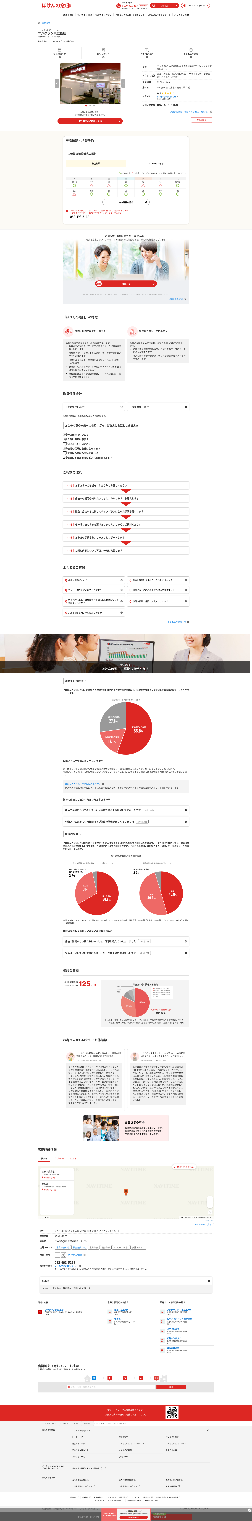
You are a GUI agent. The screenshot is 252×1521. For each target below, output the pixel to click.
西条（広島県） (121, 1309)
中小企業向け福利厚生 (128, 1486)
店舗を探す (68, 14)
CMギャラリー (125, 1456)
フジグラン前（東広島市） (179, 1309)
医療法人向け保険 (173, 1479)
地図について (209, 1221)
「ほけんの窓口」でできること (130, 14)
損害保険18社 (79, 1247)
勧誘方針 (122, 1497)
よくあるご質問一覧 (176, 621)
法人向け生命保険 (126, 1479)
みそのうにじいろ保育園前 (179, 1319)
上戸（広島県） (174, 1328)
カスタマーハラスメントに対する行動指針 (106, 1500)
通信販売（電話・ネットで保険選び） (87, 1468)
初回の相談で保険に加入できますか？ (150, 601)
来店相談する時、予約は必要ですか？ (86, 612)
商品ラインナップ (103, 14)
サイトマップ (111, 1497)
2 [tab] (90, 105)
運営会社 (73, 1497)
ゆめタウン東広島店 (54, 1309)
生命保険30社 (62, 1247)
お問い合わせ (98, 1497)
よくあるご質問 (181, 14)
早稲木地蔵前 (173, 1347)
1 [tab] (86, 105)
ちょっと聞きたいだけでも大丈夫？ (85, 590)
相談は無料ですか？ (77, 580)
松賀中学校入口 (174, 1338)
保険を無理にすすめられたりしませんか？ (152, 580)
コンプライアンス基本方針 (140, 1497)
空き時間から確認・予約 (90, 121)
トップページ (77, 1437)
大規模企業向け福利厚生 (82, 1486)
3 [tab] (94, 105)
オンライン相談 (84, 14)
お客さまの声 (171, 1450)
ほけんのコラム (78, 1456)
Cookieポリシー (151, 1500)
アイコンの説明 (75, 1255)
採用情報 (85, 1497)
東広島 (117, 1319)
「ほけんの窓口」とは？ (176, 1443)
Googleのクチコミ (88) (166, 96)
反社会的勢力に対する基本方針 (167, 1497)
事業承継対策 (171, 1486)
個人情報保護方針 (133, 1500)
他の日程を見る (126, 202)
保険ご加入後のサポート (159, 14)
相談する (113, 283)
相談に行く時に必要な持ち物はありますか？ (154, 590)
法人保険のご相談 (79, 1479)
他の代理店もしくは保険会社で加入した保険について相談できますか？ (93, 601)
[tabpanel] (90, 83)
